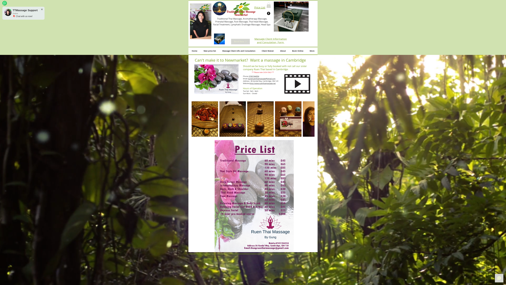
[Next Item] (310, 119)
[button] (268, 5)
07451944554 (254, 76)
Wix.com (235, 257)
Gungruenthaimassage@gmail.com (261, 78)
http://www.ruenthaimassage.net (263, 83)
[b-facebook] (268, 13)
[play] (304, 27)
